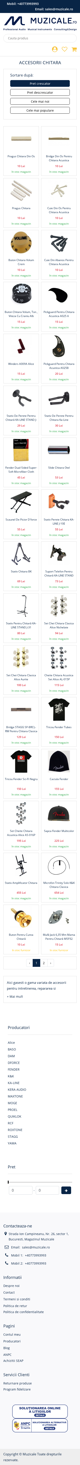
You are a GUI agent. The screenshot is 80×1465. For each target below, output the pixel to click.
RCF (10, 1123)
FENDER (14, 1069)
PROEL (12, 1110)
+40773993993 (28, 4)
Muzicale (29, 1454)
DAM (11, 1056)
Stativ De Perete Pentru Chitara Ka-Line (58, 418)
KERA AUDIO (17, 1089)
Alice (11, 1042)
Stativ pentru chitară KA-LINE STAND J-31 (21, 625)
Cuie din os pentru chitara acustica (59, 210)
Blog (6, 1348)
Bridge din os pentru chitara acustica (59, 158)
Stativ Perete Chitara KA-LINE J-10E (59, 521)
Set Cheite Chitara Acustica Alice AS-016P (21, 833)
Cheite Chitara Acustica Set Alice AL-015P (58, 677)
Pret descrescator (40, 92)
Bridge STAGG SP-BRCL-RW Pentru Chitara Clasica (21, 729)
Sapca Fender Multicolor (59, 831)
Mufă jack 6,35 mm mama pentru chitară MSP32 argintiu (59, 939)
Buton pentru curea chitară (21, 937)
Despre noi (11, 1286)
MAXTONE (15, 1096)
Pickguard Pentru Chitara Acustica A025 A (59, 314)
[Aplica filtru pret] (66, 1190)
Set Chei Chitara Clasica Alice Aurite (21, 677)
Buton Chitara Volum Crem (21, 262)
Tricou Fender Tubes (59, 727)
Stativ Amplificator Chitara (21, 883)
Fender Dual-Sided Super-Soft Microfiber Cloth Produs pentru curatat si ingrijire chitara (21, 474)
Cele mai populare (40, 110)
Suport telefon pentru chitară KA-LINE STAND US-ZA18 (59, 575)
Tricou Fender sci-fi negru (21, 779)
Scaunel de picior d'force (21, 519)
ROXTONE (15, 1130)
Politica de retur (15, 1306)
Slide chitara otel (59, 468)
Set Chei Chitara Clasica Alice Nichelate (59, 625)
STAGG (13, 1136)
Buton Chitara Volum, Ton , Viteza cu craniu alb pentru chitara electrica (21, 316)
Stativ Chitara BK (21, 571)
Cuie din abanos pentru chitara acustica (59, 262)
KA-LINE (14, 1083)
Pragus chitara (21, 208)
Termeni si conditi (16, 1299)
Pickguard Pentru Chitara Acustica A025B (59, 366)
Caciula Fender (59, 779)
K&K (11, 1076)
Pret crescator (40, 83)
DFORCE (14, 1063)
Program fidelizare (17, 1389)
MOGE (12, 1103)
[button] (15, 996)
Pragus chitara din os (21, 156)
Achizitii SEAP (13, 1361)
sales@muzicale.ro (59, 9)
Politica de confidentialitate (23, 1312)
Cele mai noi (40, 101)
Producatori (12, 1341)
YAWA (12, 1143)
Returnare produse (17, 1383)
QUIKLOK (14, 1116)
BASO (12, 1049)
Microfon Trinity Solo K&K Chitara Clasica (59, 885)
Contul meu (12, 1334)
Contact (9, 1292)
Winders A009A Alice (21, 364)
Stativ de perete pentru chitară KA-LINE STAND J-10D (21, 420)
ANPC (7, 1354)
